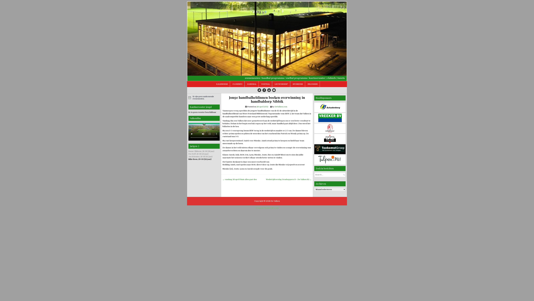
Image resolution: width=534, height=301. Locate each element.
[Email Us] (274, 90)
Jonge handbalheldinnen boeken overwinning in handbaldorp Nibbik (267, 99)
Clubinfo (237, 84)
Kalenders (222, 84)
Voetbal (265, 84)
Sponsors (298, 84)
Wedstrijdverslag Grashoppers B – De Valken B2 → (289, 179)
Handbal (251, 84)
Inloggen (313, 84)
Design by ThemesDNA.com (267, 208)
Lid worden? (281, 84)
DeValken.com (281, 107)
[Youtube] (269, 90)
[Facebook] (264, 90)
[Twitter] (259, 90)
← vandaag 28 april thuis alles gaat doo (239, 179)
